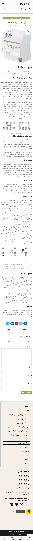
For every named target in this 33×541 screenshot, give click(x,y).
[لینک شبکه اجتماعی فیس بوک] (25, 323)
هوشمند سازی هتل (23, 419)
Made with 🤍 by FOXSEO (16, 531)
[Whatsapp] (11, 504)
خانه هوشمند (25, 411)
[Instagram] (16, 504)
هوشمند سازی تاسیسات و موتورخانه (19, 415)
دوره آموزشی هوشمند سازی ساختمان (18, 427)
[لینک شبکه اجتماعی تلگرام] (8, 323)
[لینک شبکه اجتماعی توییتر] (21, 323)
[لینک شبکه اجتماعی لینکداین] (12, 323)
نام (30, 368)
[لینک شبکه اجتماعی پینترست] (16, 323)
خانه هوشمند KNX (25, 18)
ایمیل (30, 376)
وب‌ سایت (29, 383)
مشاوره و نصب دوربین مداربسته (20, 435)
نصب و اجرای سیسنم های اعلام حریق (18, 431)
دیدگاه (29, 347)
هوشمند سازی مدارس (23, 423)
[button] (2, 3)
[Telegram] (21, 504)
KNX (9, 109)
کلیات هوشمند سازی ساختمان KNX (12, 18)
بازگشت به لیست (16, 329)
